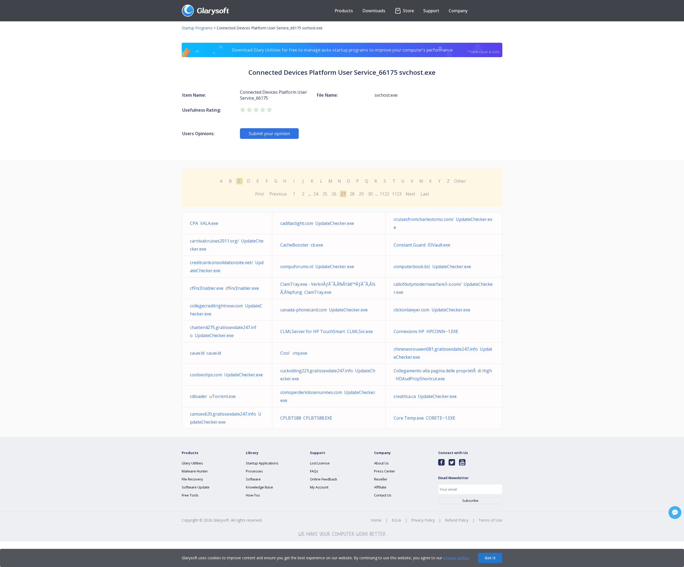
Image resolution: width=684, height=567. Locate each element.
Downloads (373, 11)
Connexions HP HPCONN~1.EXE (426, 331)
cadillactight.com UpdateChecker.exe (317, 223)
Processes (254, 471)
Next (410, 194)
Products (344, 11)
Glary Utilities (192, 463)
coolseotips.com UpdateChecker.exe (226, 375)
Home (376, 520)
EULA (396, 520)
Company (458, 11)
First (259, 194)
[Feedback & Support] (675, 512)
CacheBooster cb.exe (301, 245)
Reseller (380, 479)
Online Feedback (323, 479)
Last (425, 194)
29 (361, 194)
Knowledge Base (259, 487)
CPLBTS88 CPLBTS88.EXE (306, 418)
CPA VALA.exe (204, 223)
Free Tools (190, 495)
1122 (384, 194)
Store (408, 11)
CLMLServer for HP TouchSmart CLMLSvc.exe (326, 331)
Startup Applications (262, 463)
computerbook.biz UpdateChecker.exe (432, 266)
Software (253, 479)
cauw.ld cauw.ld (205, 353)
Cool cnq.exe (293, 353)
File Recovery (192, 479)
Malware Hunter (195, 471)
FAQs (314, 471)
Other (460, 181)
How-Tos (253, 495)
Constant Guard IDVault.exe (422, 245)
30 (370, 194)
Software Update (195, 487)
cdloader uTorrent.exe (213, 396)
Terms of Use (490, 520)
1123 (397, 194)
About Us (381, 463)
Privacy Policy (423, 520)
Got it (490, 557)
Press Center (384, 471)
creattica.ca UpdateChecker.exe (425, 396)
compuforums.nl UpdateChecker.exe (317, 266)
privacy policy (456, 557)
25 (324, 194)
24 (315, 194)
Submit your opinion (269, 133)
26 (334, 194)
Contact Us (382, 495)
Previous (278, 194)
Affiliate (380, 487)
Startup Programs (197, 27)
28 (352, 194)
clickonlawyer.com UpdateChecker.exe (432, 310)
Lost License (320, 463)
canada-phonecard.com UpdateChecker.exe (324, 310)
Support (431, 11)
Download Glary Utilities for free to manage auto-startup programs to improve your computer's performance (366, 50)
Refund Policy (456, 520)
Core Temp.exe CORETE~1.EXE (424, 418)
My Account (319, 487)
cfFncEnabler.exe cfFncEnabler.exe (224, 288)
